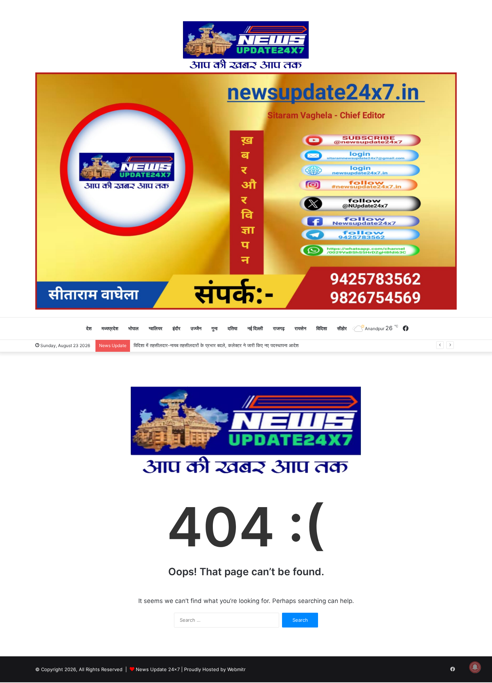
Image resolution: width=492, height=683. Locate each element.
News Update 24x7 (158, 669)
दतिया (232, 328)
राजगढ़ (279, 328)
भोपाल (133, 328)
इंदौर (176, 328)
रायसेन (300, 328)
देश (88, 328)
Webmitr (236, 669)
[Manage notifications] (475, 667)
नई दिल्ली (255, 328)
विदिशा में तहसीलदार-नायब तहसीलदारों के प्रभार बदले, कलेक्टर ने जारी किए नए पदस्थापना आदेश (216, 345)
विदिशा (321, 328)
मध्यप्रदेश (110, 328)
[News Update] (246, 45)
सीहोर (342, 328)
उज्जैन (196, 328)
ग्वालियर (155, 328)
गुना (214, 328)
